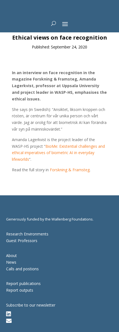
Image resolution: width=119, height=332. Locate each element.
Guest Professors (21, 240)
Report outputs (19, 290)
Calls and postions (22, 268)
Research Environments (27, 234)
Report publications (23, 283)
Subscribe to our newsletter (30, 305)
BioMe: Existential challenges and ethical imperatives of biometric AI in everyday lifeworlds (58, 153)
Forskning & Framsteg (70, 169)
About (11, 255)
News (11, 262)
